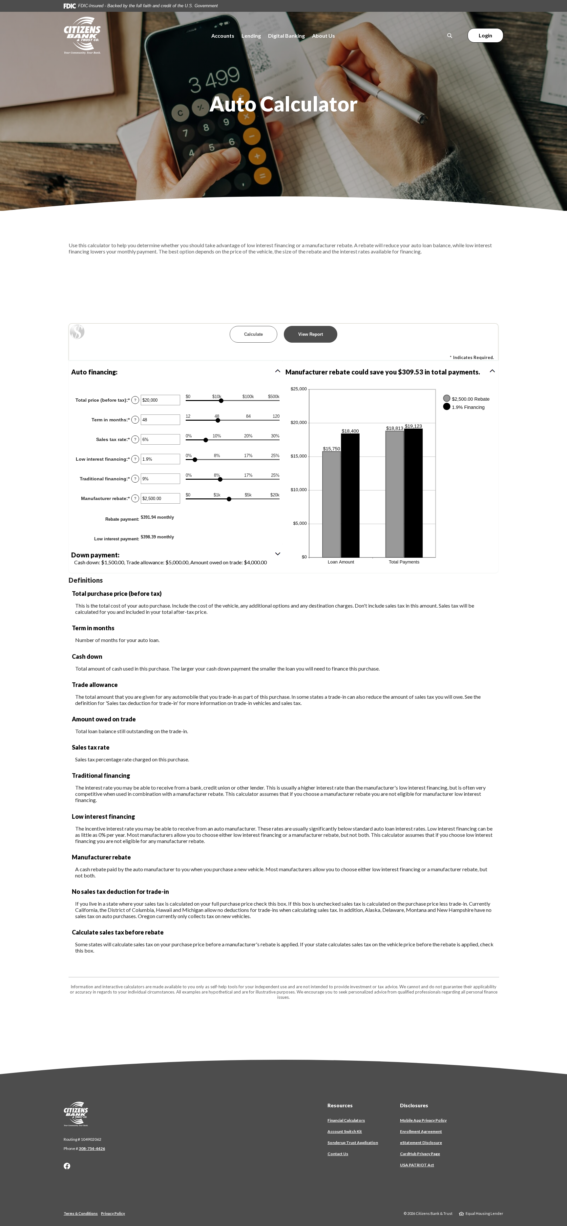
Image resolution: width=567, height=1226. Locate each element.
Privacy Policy (113, 1213)
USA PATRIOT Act (417, 1164)
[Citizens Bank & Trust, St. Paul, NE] (82, 35)
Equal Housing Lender (484, 1213)
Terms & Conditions (81, 1213)
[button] (176, 372)
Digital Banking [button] (286, 35)
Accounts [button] (222, 35)
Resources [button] (340, 1105)
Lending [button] (251, 35)
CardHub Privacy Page (420, 1154)
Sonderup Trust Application (352, 1143)
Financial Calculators (346, 1120)
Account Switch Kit (344, 1132)
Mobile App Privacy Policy (423, 1120)
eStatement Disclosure (421, 1143)
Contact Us (337, 1153)
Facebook (67, 1166)
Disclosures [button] (414, 1105)
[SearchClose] (449, 35)
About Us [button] (323, 35)
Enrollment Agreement (421, 1132)
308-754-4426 (92, 1148)
